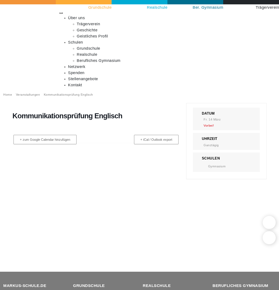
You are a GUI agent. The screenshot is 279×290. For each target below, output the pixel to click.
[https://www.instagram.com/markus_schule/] (269, 237)
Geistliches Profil (92, 36)
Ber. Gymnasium (208, 7)
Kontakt (75, 85)
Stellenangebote (83, 79)
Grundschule (100, 7)
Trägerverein (267, 7)
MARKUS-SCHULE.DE (24, 285)
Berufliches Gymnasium (99, 60)
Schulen (75, 42)
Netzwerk (76, 66)
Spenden (76, 73)
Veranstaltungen (28, 94)
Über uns (76, 18)
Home (7, 94)
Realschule (157, 7)
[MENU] (61, 13)
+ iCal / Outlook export (156, 139)
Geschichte (87, 30)
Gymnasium (217, 166)
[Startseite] (269, 222)
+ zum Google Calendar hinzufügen (45, 139)
